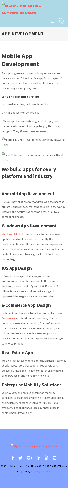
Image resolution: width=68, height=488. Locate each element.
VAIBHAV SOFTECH (13, 234)
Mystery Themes (40, 471)
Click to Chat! (23, 481)
